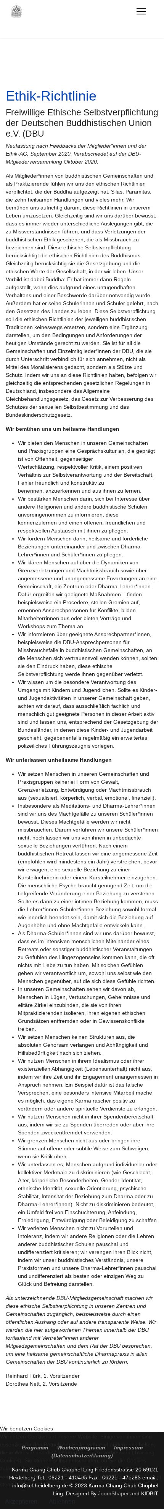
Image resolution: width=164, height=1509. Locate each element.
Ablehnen (62, 1501)
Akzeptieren (21, 1501)
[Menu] (141, 11)
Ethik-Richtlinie (51, 96)
